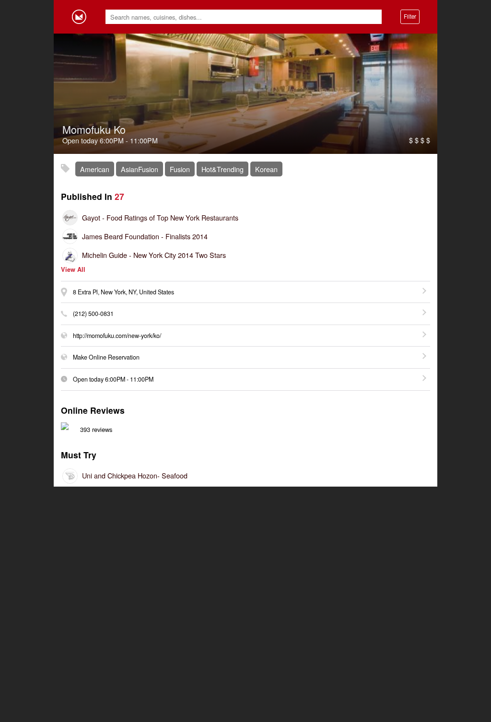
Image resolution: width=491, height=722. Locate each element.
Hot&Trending (222, 169)
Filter (410, 16)
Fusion (180, 169)
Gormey (79, 17)
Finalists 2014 (145, 236)
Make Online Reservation (106, 357)
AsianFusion (139, 169)
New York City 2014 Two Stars (154, 255)
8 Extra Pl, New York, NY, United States (123, 292)
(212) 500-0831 (93, 313)
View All (73, 269)
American (94, 169)
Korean (266, 169)
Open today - (113, 379)
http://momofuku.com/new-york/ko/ (117, 335)
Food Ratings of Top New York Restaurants (160, 217)
